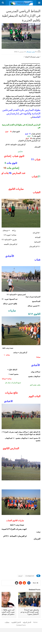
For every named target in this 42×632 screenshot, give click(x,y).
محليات (7, 622)
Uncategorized (29, 576)
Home (35, 622)
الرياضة (20, 576)
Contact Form (21, 625)
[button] (39, 3)
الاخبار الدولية (27, 622)
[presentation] (5, 606)
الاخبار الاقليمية (16, 622)
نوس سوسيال (30, 51)
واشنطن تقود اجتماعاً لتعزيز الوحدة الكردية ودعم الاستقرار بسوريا (30, 612)
